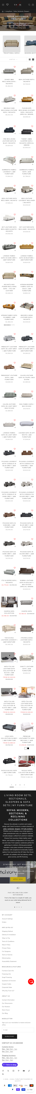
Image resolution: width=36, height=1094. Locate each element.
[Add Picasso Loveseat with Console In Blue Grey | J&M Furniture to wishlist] (14, 449)
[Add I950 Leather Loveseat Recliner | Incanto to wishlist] (32, 186)
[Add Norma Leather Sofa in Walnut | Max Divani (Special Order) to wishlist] (32, 568)
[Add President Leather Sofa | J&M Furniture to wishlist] (14, 363)
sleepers (17, 829)
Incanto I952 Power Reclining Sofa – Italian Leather (9, 287)
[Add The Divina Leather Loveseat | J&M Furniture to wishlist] (14, 625)
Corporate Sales (7, 987)
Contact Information (8, 1000)
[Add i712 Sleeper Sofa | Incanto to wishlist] (14, 568)
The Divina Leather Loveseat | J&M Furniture (9, 640)
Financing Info (6, 974)
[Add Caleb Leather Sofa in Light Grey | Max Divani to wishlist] (14, 391)
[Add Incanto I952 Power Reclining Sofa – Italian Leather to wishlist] (14, 272)
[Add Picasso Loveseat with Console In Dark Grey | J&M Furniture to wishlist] (14, 479)
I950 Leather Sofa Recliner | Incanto (9, 199)
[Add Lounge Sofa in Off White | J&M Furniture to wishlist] (32, 420)
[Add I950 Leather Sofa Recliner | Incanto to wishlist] (14, 186)
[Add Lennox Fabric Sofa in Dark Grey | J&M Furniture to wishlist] (14, 243)
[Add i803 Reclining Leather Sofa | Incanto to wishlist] (32, 302)
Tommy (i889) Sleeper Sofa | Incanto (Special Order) (26, 142)
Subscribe (9, 1036)
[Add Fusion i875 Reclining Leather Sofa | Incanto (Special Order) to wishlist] (32, 95)
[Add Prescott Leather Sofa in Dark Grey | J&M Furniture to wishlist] (32, 334)
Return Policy (6, 945)
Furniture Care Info (8, 971)
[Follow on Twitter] (8, 1071)
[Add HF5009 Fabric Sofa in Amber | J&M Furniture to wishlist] (14, 302)
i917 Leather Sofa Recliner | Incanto (27, 228)
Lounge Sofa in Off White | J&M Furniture (27, 435)
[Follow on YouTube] (24, 1071)
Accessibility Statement (9, 961)
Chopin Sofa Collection (9, 612)
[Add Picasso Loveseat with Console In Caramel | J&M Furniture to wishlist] (32, 449)
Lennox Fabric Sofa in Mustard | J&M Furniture (26, 258)
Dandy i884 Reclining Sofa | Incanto (9, 81)
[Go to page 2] (24, 785)
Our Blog (5, 1013)
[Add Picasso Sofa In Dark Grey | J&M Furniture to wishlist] (14, 539)
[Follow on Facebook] (3, 1071)
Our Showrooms (7, 1003)
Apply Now (18, 879)
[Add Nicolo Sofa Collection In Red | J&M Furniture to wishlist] (32, 758)
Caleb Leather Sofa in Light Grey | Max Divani (9, 406)
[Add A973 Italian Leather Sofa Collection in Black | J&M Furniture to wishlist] (14, 654)
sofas (5, 829)
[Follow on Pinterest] (19, 1071)
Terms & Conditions (8, 941)
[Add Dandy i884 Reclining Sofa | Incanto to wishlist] (14, 67)
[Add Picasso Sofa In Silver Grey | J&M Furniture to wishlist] (32, 539)
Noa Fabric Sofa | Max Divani (26, 405)
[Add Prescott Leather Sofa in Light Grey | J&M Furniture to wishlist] (14, 334)
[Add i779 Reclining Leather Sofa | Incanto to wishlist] (32, 625)
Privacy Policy (6, 948)
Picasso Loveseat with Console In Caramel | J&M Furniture (26, 464)
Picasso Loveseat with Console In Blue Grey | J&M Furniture (9, 464)
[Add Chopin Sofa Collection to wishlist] (14, 598)
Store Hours (6, 1010)
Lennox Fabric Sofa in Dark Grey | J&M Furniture (9, 258)
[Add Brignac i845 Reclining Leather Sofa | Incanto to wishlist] (14, 95)
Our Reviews (6, 1007)
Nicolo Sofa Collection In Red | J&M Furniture (26, 772)
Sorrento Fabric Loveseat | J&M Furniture (9, 172)
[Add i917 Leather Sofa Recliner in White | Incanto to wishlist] (14, 214)
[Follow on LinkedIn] (3, 1074)
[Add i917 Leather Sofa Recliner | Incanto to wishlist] (32, 214)
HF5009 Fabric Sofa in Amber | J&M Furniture (9, 317)
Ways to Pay (6, 938)
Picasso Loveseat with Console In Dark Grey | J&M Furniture (9, 495)
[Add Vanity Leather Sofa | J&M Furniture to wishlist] (32, 654)
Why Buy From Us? (8, 991)
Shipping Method (7, 931)
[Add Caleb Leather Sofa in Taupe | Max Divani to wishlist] (32, 363)
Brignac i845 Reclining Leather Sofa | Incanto (9, 110)
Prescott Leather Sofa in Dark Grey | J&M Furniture (27, 349)
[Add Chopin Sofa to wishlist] (32, 598)
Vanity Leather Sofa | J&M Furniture (26, 668)
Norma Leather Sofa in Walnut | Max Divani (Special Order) (27, 583)
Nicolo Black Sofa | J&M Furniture (9, 771)
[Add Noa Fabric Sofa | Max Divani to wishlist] (32, 391)
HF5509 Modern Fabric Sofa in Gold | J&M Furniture (26, 287)
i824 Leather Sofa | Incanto (27, 80)
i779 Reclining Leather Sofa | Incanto (26, 640)
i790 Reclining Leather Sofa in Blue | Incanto (9, 141)
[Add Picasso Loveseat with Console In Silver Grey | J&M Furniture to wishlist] (32, 479)
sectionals (10, 829)
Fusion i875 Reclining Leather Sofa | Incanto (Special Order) (27, 111)
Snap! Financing (7, 977)
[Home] (2, 11)
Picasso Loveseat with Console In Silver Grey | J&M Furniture (26, 495)
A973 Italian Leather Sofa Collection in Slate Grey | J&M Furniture (9, 705)
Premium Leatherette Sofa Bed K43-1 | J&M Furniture (27, 739)
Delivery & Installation (9, 935)
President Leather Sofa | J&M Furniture (9, 377)
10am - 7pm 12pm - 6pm (9, 1049)
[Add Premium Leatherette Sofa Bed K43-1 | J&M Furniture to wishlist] (32, 723)
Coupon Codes (6, 984)
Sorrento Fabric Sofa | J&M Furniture (27, 172)
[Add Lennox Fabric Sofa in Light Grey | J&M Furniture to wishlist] (14, 420)
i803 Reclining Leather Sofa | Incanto (26, 317)
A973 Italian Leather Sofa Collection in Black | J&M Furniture (9, 671)
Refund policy (6, 958)
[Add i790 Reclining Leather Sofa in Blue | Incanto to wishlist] (14, 126)
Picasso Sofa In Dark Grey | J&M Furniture (9, 554)
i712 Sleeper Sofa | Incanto (9, 581)
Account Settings (7, 919)
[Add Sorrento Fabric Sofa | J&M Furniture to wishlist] (32, 157)
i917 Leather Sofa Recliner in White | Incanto (9, 229)
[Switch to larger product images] (30, 59)
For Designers (6, 951)
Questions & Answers (9, 981)
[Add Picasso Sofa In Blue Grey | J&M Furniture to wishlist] (32, 510)
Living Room (8, 11)
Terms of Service (7, 955)
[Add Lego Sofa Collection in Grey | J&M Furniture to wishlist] (14, 723)
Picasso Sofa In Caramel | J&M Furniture (9, 525)
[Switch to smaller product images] (33, 59)
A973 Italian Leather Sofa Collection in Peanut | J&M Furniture (27, 705)
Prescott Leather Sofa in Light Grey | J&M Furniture (9, 349)
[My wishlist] (7, 4)
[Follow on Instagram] (13, 1071)
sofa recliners (28, 829)
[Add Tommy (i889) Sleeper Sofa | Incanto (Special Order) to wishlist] (32, 126)
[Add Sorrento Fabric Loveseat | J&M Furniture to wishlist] (14, 157)
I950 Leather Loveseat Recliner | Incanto (27, 200)
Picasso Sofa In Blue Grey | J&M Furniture (26, 525)
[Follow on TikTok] (29, 1071)
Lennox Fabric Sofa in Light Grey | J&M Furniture (9, 435)
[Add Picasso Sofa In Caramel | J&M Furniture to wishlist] (14, 510)
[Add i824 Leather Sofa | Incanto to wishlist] (32, 67)
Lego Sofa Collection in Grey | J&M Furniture (9, 738)
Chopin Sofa (27, 611)
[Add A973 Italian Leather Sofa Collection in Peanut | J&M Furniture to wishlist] (32, 689)
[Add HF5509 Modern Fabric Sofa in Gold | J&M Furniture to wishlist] (32, 272)
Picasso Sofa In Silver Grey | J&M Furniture (27, 554)
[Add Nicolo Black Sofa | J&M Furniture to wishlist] (14, 758)
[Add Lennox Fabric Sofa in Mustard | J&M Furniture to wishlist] (32, 243)
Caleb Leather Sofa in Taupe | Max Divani (27, 377)
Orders (4, 922)
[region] (18, 895)
